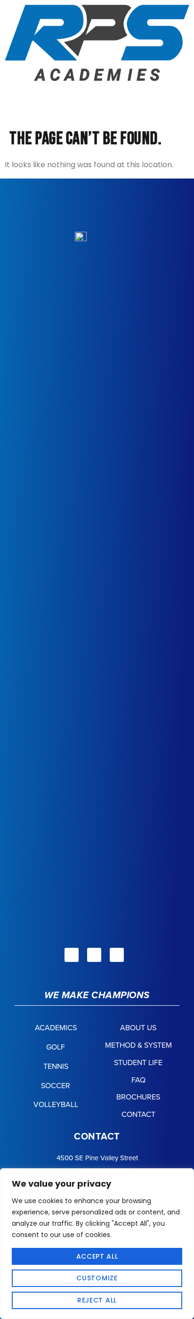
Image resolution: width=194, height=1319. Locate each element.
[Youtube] (117, 955)
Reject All (97, 1300)
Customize (96, 1278)
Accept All (97, 1256)
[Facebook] (72, 955)
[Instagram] (94, 955)
